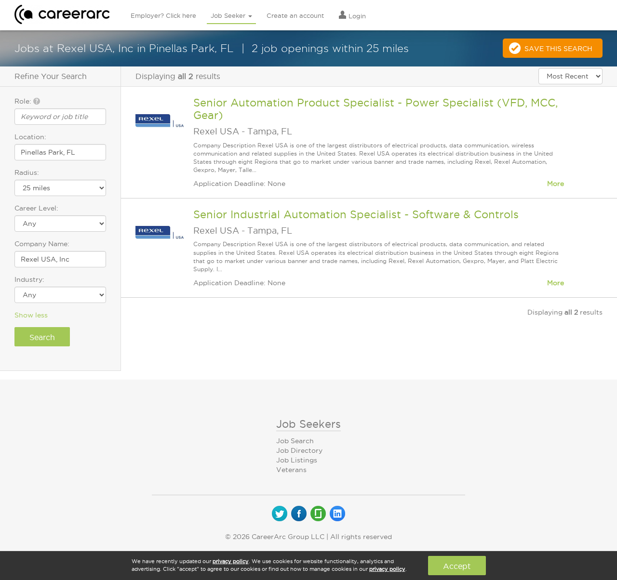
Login (356, 16)
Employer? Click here (163, 15)
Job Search (295, 441)
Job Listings (296, 460)
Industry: (29, 279)
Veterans (291, 470)
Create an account (295, 15)
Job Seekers (308, 424)
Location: (30, 137)
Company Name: (41, 244)
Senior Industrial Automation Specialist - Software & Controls (356, 214)
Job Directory (299, 450)
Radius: (26, 172)
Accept (456, 566)
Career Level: (36, 208)
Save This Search (558, 49)
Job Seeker (229, 15)
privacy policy (231, 561)
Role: (23, 101)
